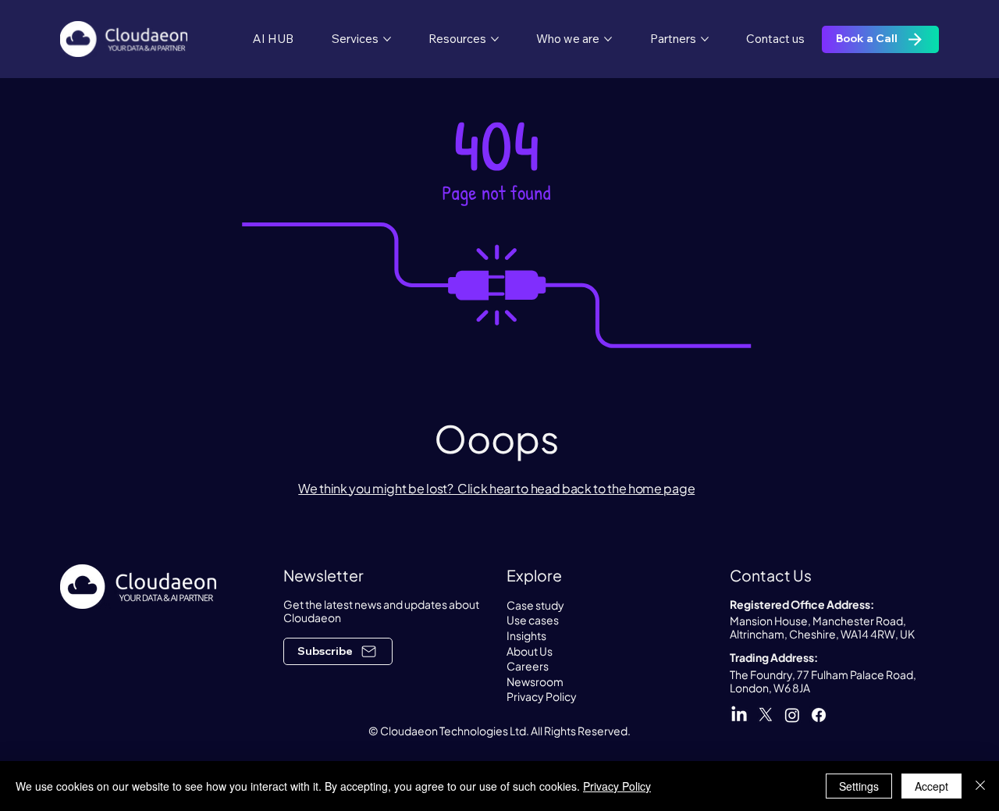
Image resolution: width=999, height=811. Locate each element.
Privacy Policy (617, 786)
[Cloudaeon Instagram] (792, 715)
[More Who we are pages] (608, 39)
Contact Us (771, 575)
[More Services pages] (387, 39)
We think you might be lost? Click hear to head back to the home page (496, 488)
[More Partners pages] (705, 39)
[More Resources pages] (495, 39)
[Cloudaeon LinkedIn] (739, 715)
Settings (859, 786)
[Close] (980, 786)
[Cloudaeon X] (765, 715)
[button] (338, 651)
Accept (931, 786)
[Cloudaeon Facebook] (818, 715)
